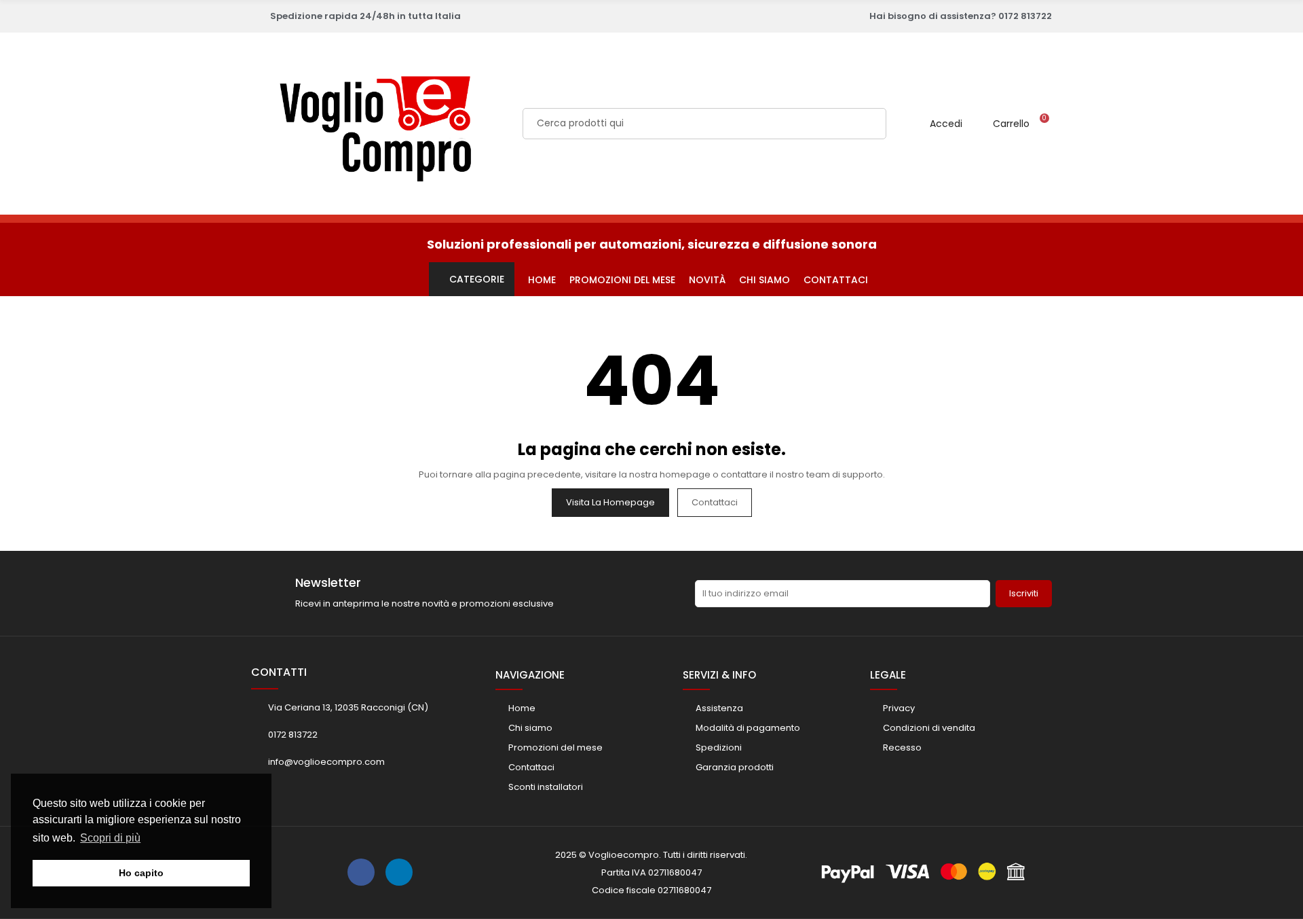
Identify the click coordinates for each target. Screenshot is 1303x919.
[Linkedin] (399, 872)
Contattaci (715, 502)
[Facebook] (361, 872)
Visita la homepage (610, 502)
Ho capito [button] (141, 872)
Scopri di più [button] (110, 838)
